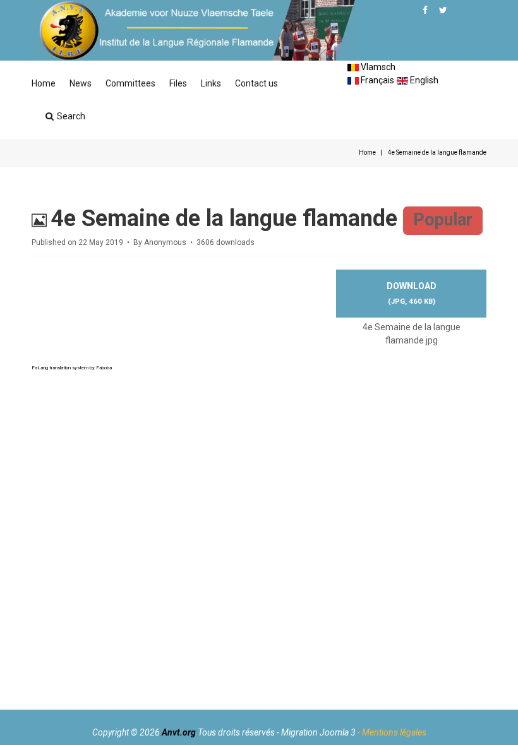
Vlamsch (377, 67)
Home (44, 83)
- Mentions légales (392, 732)
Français (376, 80)
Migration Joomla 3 (318, 732)
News (80, 83)
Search (71, 116)
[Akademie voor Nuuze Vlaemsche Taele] (193, 30)
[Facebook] (425, 10)
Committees (130, 83)
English (423, 80)
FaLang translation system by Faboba (72, 368)
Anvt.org (179, 732)
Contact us (256, 83)
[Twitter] (443, 10)
